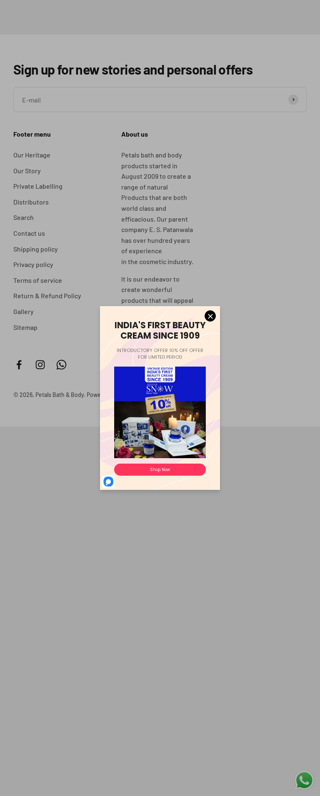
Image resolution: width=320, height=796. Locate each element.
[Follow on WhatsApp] (61, 364)
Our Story (27, 171)
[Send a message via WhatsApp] (304, 780)
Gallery (23, 311)
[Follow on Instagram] (40, 364)
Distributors (31, 202)
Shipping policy (35, 249)
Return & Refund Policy (47, 295)
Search (23, 217)
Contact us (29, 233)
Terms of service (37, 280)
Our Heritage (31, 155)
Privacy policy (33, 264)
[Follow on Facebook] (19, 364)
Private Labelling (37, 186)
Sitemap (25, 327)
